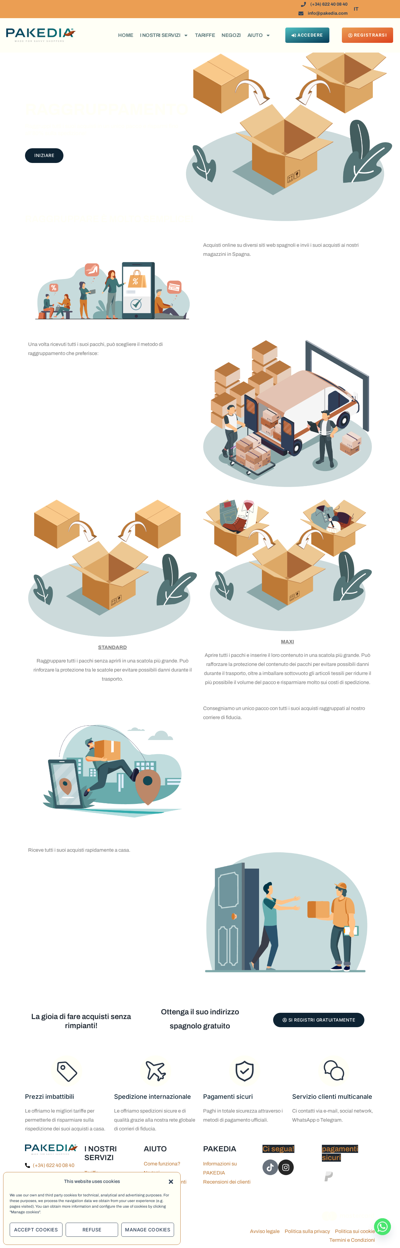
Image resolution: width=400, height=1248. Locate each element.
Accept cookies (36, 1230)
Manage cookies (147, 1230)
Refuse (92, 1230)
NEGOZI (231, 35)
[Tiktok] (270, 1167)
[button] (171, 1182)
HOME (125, 35)
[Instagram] (286, 1167)
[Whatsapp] (382, 1231)
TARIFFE (205, 35)
